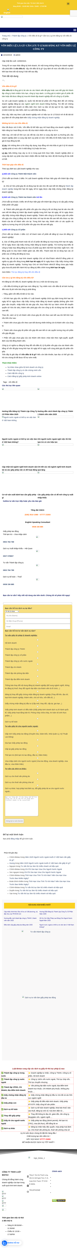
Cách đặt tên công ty (15, 373)
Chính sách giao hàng (61, 1180)
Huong (12, 863)
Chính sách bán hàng (60, 1177)
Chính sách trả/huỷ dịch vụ (62, 1183)
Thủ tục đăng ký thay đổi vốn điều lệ (25, 272)
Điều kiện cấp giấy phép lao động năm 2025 (18, 925)
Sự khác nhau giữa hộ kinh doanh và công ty (25, 367)
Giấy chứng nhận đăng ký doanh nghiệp (43, 118)
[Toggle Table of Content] (3, 80)
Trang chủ (6, 36)
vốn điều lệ (13, 382)
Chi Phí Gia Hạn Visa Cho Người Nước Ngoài (43, 869)
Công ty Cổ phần (18, 230)
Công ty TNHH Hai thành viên (23, 197)
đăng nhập (15, 839)
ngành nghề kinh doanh (35, 104)
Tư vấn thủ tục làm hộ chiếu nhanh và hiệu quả (39, 866)
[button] (68, 3)
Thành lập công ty (19, 36)
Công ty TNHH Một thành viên (23, 174)
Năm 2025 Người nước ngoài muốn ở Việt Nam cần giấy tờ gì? (45, 863)
